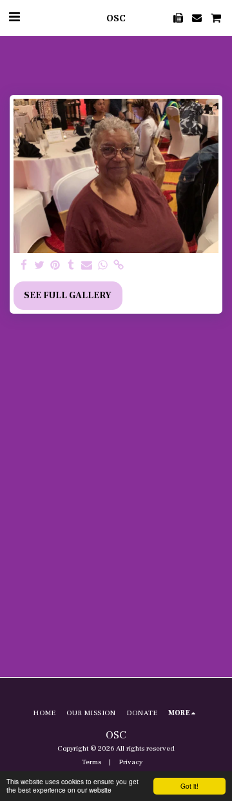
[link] (118, 265)
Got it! (189, 786)
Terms (91, 762)
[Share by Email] (87, 265)
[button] (14, 17)
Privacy (130, 762)
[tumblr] (71, 265)
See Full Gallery (67, 295)
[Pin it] (55, 265)
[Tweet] (40, 265)
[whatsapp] (103, 265)
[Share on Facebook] (24, 265)
